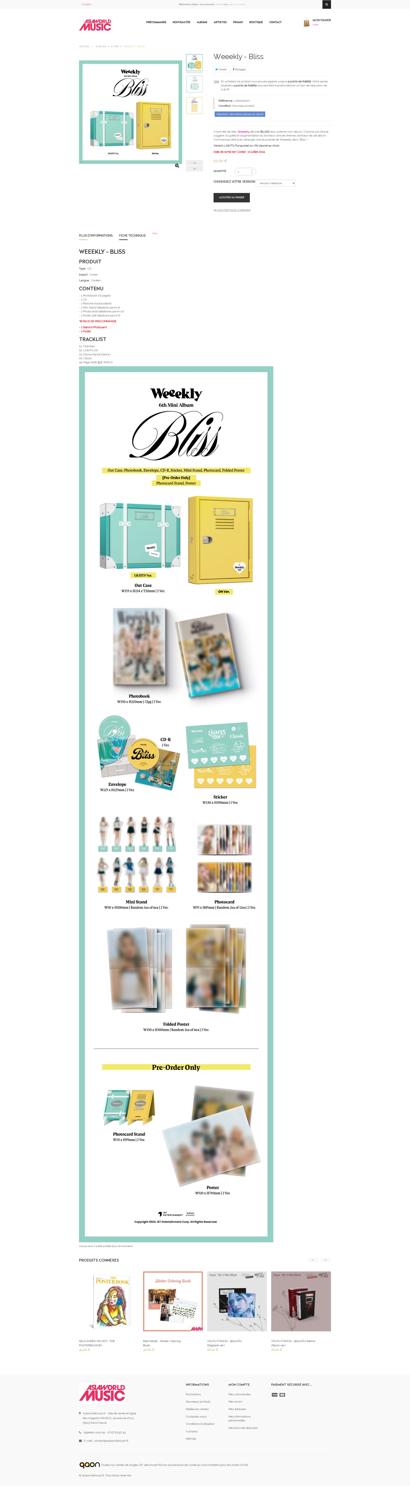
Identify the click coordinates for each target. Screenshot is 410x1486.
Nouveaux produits (198, 1401)
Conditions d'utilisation (200, 1423)
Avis (155, 233)
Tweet (222, 69)
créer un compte (236, 4)
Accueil (84, 46)
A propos (192, 1431)
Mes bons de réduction (243, 1428)
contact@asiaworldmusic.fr (111, 1440)
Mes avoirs (235, 1401)
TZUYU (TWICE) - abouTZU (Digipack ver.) (224, 1343)
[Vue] (108, 1302)
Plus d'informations (96, 235)
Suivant (194, 168)
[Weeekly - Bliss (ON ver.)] (194, 106)
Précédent (194, 162)
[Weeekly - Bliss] (194, 63)
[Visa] (275, 1394)
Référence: (225, 100)
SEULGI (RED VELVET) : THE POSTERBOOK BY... (97, 1343)
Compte (86, 4)
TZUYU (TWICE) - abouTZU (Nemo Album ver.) (293, 1343)
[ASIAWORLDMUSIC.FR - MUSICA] (95, 25)
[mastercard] (283, 1394)
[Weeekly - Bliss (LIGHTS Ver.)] (194, 84)
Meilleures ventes (197, 1409)
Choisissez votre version (235, 181)
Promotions (193, 1394)
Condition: (225, 105)
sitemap (191, 1438)
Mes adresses (237, 1409)
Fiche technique (132, 235)
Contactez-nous (196, 1416)
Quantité (220, 171)
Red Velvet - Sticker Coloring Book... (162, 1343)
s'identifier (219, 4)
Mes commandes (239, 1394)
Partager (240, 69)
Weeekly (243, 131)
